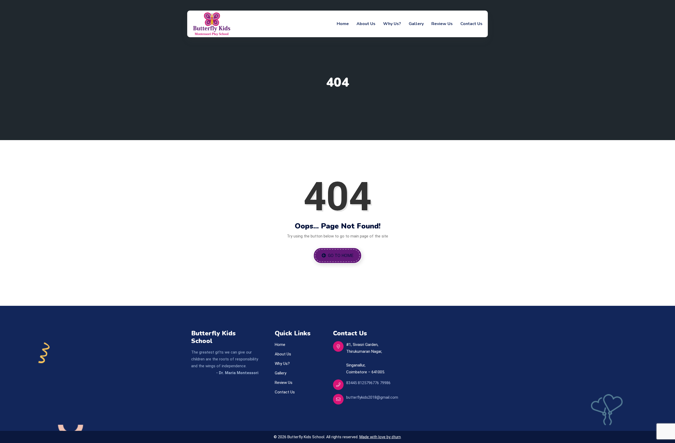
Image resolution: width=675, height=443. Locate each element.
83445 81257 (357, 382)
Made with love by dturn (380, 437)
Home (343, 24)
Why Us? (392, 24)
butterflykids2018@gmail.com (372, 397)
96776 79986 (379, 382)
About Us (365, 24)
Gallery (416, 24)
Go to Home (340, 255)
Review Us (442, 24)
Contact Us (471, 24)
